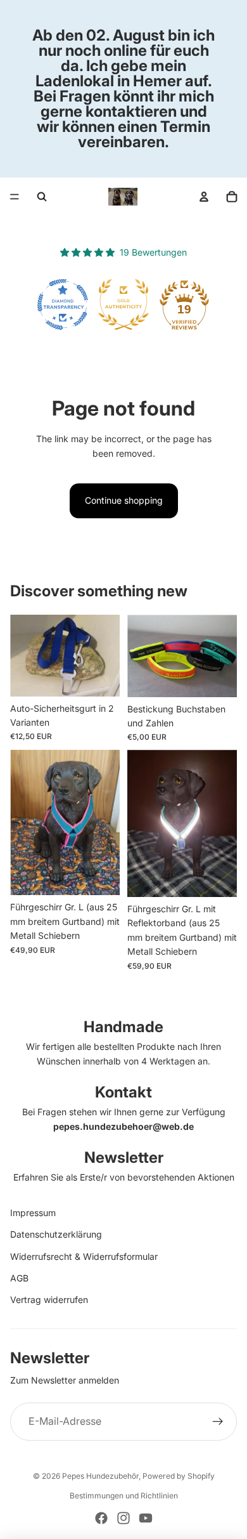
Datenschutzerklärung (56, 1234)
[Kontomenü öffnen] (204, 197)
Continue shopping (124, 500)
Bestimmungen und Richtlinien (124, 1495)
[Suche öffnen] (42, 197)
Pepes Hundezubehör (100, 1476)
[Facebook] (101, 1518)
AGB (19, 1278)
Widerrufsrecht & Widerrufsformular (84, 1256)
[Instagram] (123, 1518)
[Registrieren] (218, 1421)
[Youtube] (145, 1518)
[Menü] (14, 196)
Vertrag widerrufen (49, 1299)
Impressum (33, 1212)
